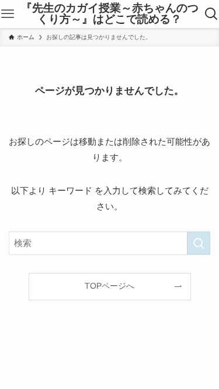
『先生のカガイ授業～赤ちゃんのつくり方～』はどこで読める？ (110, 14)
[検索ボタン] (211, 14)
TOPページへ (109, 286)
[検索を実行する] (198, 243)
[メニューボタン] (8, 14)
